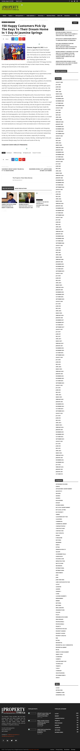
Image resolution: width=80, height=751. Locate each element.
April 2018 (58, 310)
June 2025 (58, 112)
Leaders (58, 589)
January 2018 (59, 317)
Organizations (60, 610)
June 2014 (58, 418)
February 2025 (59, 122)
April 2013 (58, 450)
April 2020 (58, 254)
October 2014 (59, 408)
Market (58, 600)
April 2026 (58, 91)
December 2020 (60, 236)
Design (58, 535)
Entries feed (59, 690)
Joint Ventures (60, 579)
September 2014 (60, 411)
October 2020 (59, 240)
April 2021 (58, 226)
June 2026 (58, 87)
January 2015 (59, 401)
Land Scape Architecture (63, 582)
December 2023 (60, 152)
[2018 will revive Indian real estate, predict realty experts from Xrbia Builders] (32, 715)
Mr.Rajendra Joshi (27, 152)
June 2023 (58, 166)
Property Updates (61, 635)
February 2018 (59, 315)
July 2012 (58, 464)
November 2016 (60, 350)
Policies (58, 612)
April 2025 (58, 117)
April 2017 (58, 338)
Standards (59, 656)
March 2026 (59, 94)
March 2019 (59, 285)
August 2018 (59, 301)
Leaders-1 (58, 591)
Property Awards (61, 631)
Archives (58, 493)
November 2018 (60, 294)
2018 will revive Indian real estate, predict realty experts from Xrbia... (44, 714)
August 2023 (59, 161)
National (58, 603)
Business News (51, 15)
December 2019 (60, 264)
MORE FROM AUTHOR (21, 188)
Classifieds (59, 519)
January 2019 (59, 289)
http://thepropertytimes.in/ (17, 180)
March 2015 (59, 397)
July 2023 (58, 164)
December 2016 (60, 348)
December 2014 (60, 404)
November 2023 (60, 154)
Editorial (58, 540)
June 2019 (58, 278)
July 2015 (58, 387)
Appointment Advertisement (64, 488)
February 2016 (59, 371)
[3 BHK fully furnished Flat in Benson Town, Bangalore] (32, 731)
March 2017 (59, 341)
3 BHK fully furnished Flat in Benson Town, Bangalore (44, 731)
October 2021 (59, 212)
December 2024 (60, 126)
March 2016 (59, 369)
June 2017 (58, 334)
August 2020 (59, 245)
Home (4, 15)
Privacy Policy (59, 749)
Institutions (59, 563)
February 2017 (59, 343)
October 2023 (59, 157)
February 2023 (59, 175)
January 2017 (59, 345)
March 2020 (59, 257)
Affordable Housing (62, 484)
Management (19, 15)
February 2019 (59, 287)
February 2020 (59, 259)
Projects (58, 626)
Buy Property (14, 20)
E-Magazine (59, 537)
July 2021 (58, 219)
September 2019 (60, 271)
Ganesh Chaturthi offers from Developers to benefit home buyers (9, 206)
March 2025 (59, 119)
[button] (76, 15)
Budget (58, 502)
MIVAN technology (17, 152)
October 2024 (59, 131)
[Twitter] (74, 1)
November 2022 (60, 182)
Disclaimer (67, 749)
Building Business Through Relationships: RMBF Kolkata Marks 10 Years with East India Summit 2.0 (66, 34)
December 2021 (60, 208)
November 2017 (60, 322)
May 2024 (58, 140)
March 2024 (59, 145)
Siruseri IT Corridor (37, 152)
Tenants (58, 666)
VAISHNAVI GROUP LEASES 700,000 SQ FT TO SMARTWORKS (13, 169)
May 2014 (58, 420)
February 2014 (59, 427)
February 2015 (59, 399)
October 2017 (59, 324)
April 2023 (58, 171)
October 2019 (59, 268)
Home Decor (59, 556)
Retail (57, 649)
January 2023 (59, 178)
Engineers (58, 542)
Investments (59, 572)
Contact (52, 749)
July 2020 (58, 247)
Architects (59, 491)
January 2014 (59, 429)
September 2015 (60, 383)
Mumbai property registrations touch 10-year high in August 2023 (26, 206)
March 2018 (59, 313)
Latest (58, 584)
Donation (67, 15)
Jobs (57, 575)
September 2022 (60, 187)
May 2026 (58, 89)
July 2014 (58, 415)
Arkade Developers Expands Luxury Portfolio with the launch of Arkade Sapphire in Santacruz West (66, 63)
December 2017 (60, 320)
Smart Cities (59, 654)
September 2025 (60, 105)
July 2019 (58, 275)
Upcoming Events (61, 675)
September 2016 (60, 355)
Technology (59, 663)
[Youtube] (77, 1)
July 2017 (58, 331)
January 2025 (59, 124)
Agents (58, 486)
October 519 (59, 474)
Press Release (59, 619)
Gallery (58, 551)
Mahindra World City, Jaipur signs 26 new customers (40, 169)
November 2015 (60, 378)
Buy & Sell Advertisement (63, 507)
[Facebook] (69, 1)
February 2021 (59, 231)
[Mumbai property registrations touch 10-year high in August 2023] (26, 197)
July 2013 (58, 443)
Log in (57, 688)
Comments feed (60, 692)
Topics (10, 15)
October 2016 (59, 352)
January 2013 (59, 457)
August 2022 (59, 189)
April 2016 (58, 366)
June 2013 (58, 446)
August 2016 (59, 357)
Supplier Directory (61, 661)
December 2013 (60, 432)
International (60, 568)
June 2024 (58, 138)
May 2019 (58, 280)
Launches (58, 586)
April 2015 (58, 394)
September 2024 (60, 133)
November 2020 (60, 238)
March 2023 (59, 173)
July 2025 (58, 110)
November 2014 (60, 406)
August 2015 (59, 385)
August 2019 (59, 273)
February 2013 (59, 455)
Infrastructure (60, 561)
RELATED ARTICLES (8, 188)
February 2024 (59, 147)
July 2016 (58, 359)
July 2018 (58, 303)
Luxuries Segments (61, 596)
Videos (58, 677)
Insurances (59, 565)
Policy (57, 614)
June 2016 (58, 362)
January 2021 (59, 233)
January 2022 (59, 205)
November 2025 (60, 101)
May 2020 (58, 252)
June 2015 (58, 390)
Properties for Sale (61, 628)
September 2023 (60, 159)
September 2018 (60, 299)
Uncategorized (60, 673)
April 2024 (58, 143)
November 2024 (60, 129)
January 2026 (59, 96)
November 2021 (60, 210)
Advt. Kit (59, 15)
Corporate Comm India (33, 749)
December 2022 (60, 180)
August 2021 (59, 217)
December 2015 (60, 376)
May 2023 (58, 168)
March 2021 (59, 229)
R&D (57, 638)
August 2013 (59, 441)
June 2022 (58, 194)
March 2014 (59, 425)
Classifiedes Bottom (62, 516)
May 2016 (58, 364)
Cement (58, 514)
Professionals (60, 621)
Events (58, 544)
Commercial (59, 521)
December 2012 (60, 460)
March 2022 (59, 201)
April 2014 (58, 422)
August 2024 (59, 136)
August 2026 (59, 82)
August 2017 (59, 329)
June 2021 (58, 222)
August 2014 (59, 413)
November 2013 (60, 434)
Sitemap (73, 749)
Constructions (60, 528)
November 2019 (60, 266)
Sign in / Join (19, 1)
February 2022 (59, 203)
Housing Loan (60, 558)
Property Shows (60, 633)
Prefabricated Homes (62, 617)
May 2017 (58, 336)
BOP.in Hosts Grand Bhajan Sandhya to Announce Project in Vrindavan (66, 39)
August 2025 (59, 108)
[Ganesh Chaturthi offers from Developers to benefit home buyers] (9, 197)
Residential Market (61, 647)
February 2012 (59, 467)
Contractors (60, 530)
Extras (58, 547)
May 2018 (58, 308)
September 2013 (60, 439)
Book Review (59, 500)
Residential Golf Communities (64, 645)
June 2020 (58, 250)
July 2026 (58, 84)
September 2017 (60, 327)
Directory (40, 15)
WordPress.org (60, 695)
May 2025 (58, 115)
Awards (58, 495)
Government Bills (61, 554)
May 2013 (58, 448)
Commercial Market (61, 523)
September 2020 (60, 243)
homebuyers (9, 152)
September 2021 (60, 215)
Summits (58, 659)
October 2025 (59, 103)
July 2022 (58, 192)
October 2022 (59, 185)
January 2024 (59, 150)
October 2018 (59, 296)
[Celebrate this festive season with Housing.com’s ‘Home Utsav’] (44, 196)
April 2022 (58, 199)
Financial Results (61, 549)
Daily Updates (31, 15)
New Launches (60, 607)
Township (58, 670)
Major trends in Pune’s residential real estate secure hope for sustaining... (43, 723)
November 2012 (60, 462)
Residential (59, 642)
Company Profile (60, 526)
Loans (57, 593)
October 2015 (59, 380)
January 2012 (59, 469)
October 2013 (59, 436)
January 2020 (59, 261)
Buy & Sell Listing (61, 509)
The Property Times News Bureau (10, 35)
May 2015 (58, 392)
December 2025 (60, 98)
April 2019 (58, 282)
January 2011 (59, 471)
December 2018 (60, 292)
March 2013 (59, 453)
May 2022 (58, 196)
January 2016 (59, 373)
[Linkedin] (72, 1)
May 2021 (58, 224)
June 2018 (58, 306)
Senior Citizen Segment (62, 652)
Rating (58, 640)
